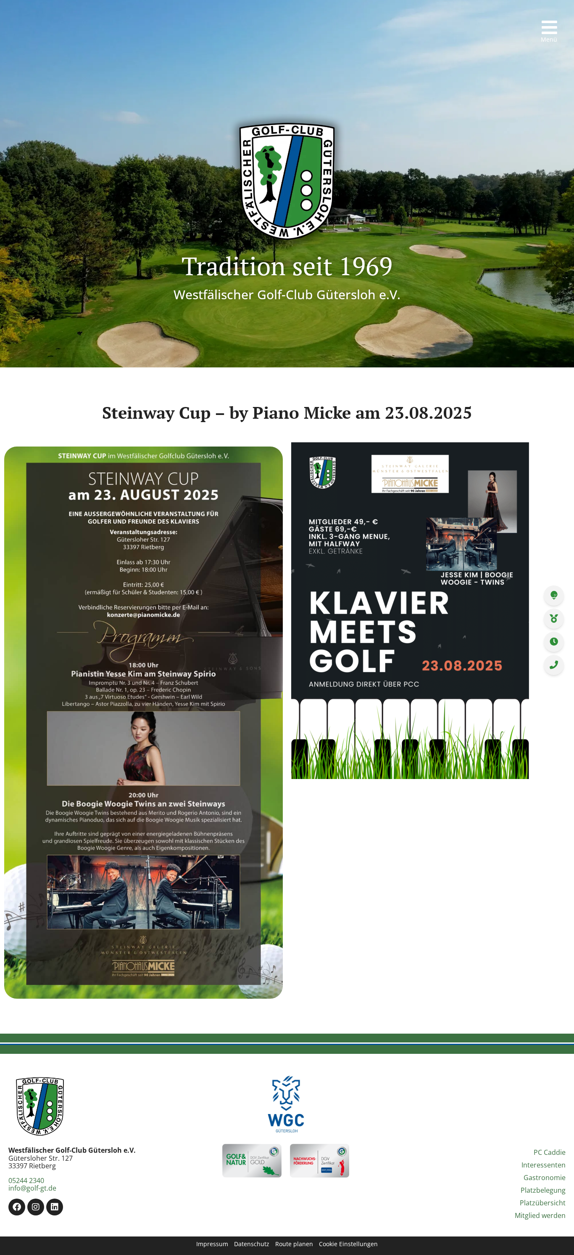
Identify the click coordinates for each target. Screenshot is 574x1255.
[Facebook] (16, 1207)
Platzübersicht (543, 1202)
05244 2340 (26, 1180)
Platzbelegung (543, 1190)
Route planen (294, 1244)
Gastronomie (545, 1177)
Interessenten (543, 1165)
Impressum (212, 1244)
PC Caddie (550, 1152)
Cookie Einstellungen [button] (348, 1244)
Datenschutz (251, 1244)
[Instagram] (35, 1207)
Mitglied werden (540, 1215)
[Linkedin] (54, 1207)
